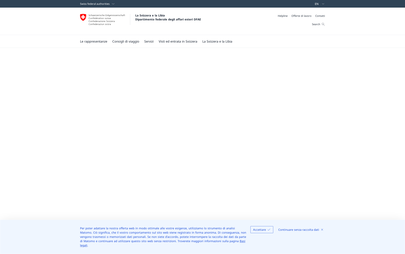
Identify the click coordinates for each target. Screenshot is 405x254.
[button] (94, 41)
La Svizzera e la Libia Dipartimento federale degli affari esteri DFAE (168, 17)
